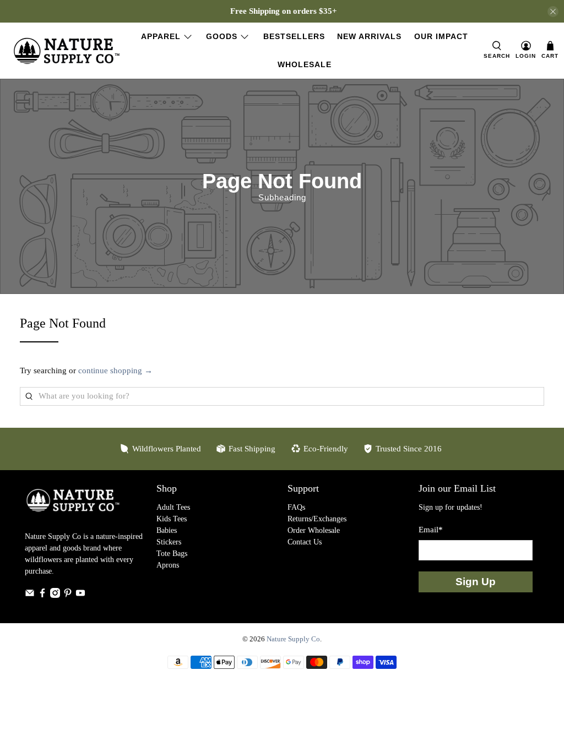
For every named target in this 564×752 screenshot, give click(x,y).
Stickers (168, 542)
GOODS (221, 36)
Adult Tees (173, 507)
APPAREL (161, 36)
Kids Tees (171, 519)
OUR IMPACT (441, 36)
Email (431, 529)
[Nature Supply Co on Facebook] (42, 595)
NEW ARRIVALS (369, 36)
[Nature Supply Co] (67, 50)
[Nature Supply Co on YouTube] (80, 595)
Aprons (167, 565)
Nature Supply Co (293, 639)
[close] (552, 11)
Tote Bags (171, 553)
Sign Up (475, 581)
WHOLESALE (305, 64)
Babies (166, 530)
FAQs (296, 507)
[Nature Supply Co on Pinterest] (68, 595)
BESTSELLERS (294, 36)
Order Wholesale (314, 530)
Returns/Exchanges (317, 519)
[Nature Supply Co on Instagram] (55, 595)
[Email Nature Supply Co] (30, 595)
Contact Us (305, 542)
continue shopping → (115, 370)
